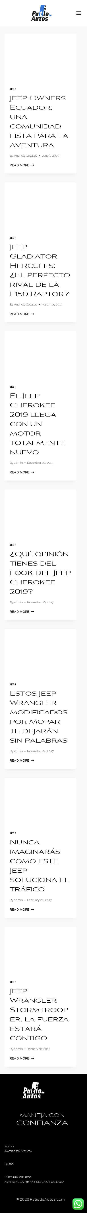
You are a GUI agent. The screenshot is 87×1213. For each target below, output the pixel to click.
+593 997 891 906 (17, 1177)
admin (18, 462)
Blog (9, 1164)
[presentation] (40, 58)
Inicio (9, 1146)
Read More (22, 165)
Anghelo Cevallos (25, 155)
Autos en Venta (18, 1151)
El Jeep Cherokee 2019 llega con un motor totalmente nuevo (37, 424)
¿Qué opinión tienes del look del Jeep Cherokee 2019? (40, 573)
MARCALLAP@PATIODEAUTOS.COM (34, 1182)
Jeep (13, 89)
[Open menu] (80, 13)
